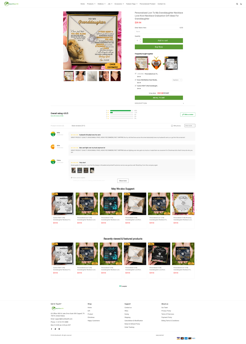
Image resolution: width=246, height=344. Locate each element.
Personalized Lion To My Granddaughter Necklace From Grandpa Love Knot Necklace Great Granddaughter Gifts (159, 219)
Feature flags (131, 4)
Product (90, 314)
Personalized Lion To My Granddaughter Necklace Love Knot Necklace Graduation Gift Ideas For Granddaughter (151, 74)
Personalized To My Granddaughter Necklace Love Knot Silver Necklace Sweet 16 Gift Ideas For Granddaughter (110, 219)
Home (83, 4)
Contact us (128, 307)
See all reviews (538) (57, 116)
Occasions (118, 4)
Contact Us (161, 4)
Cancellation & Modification (134, 321)
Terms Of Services (167, 314)
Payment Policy (166, 317)
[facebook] (52, 329)
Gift (89, 311)
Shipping (127, 317)
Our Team (164, 307)
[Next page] (120, 76)
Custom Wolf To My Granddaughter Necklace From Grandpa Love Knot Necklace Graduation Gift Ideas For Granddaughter (147, 86)
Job (109, 4)
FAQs (126, 311)
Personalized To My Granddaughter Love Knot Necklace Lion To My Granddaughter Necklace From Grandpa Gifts (134, 219)
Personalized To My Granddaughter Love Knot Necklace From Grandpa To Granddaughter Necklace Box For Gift (158, 269)
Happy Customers (94, 321)
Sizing (127, 314)
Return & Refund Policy (132, 324)
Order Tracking (129, 327)
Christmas (91, 317)
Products (90, 4)
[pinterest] (59, 329)
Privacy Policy (166, 311)
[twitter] (56, 329)
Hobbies (101, 4)
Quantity (137, 36)
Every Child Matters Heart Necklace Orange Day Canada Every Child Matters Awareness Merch (147, 80)
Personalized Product (147, 4)
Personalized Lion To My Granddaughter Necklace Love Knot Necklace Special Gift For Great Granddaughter (86, 219)
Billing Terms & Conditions (170, 321)
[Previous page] (64, 76)
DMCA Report (160, 335)
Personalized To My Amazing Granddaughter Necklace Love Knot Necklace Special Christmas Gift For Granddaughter (183, 219)
